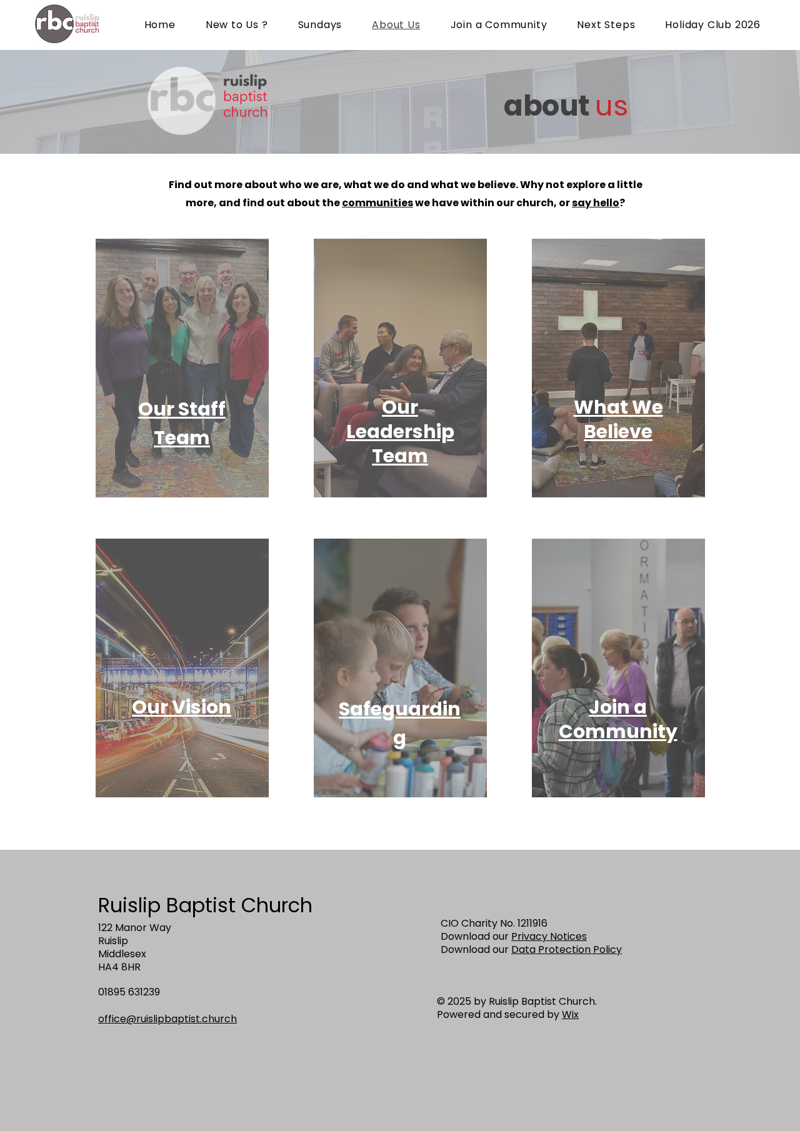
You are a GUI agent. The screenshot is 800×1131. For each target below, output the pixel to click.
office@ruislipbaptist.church (167, 1019)
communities (377, 203)
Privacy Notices (549, 936)
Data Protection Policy (566, 949)
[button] (400, 431)
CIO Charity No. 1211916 (494, 923)
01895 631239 (129, 992)
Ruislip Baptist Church (205, 905)
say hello (595, 203)
